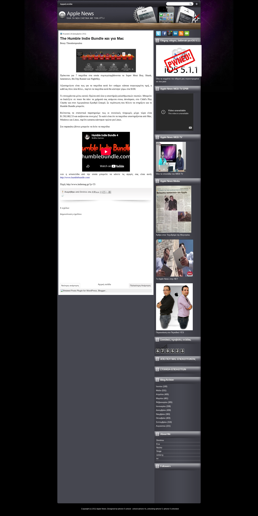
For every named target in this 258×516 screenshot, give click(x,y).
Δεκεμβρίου (161, 410)
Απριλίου (160, 394)
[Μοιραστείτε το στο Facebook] (109, 192)
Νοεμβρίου (160, 414)
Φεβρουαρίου (161, 402)
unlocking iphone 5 (155, 509)
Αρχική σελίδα (66, 4)
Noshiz (159, 447)
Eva (158, 444)
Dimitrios (84, 192)
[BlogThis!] (104, 192)
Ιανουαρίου (161, 406)
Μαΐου (158, 390)
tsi (157, 458)
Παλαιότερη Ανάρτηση (140, 285)
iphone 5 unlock (124, 509)
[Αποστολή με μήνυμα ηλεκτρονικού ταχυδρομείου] (101, 192)
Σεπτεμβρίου (161, 422)
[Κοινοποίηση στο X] (106, 192)
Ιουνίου (159, 386)
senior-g (159, 455)
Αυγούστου (161, 426)
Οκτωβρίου (160, 418)
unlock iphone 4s (139, 509)
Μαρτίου (159, 398)
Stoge (158, 451)
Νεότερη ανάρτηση (70, 285)
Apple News (80, 13)
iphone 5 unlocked (171, 509)
